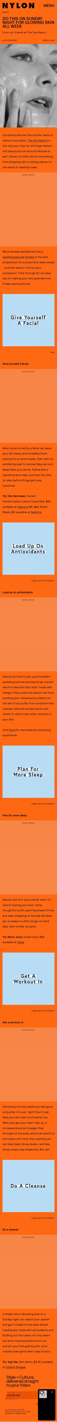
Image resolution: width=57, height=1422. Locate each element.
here (12, 729)
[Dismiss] (51, 1392)
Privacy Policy (21, 1413)
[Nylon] (18, 5)
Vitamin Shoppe (16, 1367)
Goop (20, 942)
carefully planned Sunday (18, 256)
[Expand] (41, 1392)
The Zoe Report (38, 140)
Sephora (22, 506)
